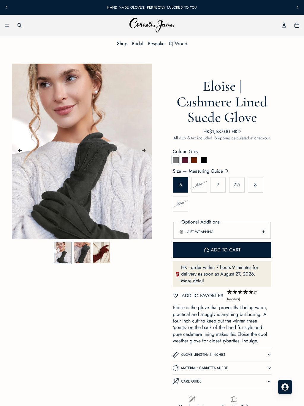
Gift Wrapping (200, 232)
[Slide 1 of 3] (62, 252)
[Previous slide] (6, 7)
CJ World (178, 43)
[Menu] (7, 25)
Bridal (137, 43)
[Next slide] (297, 7)
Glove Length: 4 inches (203, 354)
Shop (122, 43)
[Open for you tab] (285, 387)
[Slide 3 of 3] (101, 252)
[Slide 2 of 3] (82, 252)
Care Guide (191, 381)
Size (198, 171)
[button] (249, 296)
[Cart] (296, 25)
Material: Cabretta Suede (204, 368)
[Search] (19, 25)
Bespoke (156, 43)
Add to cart (225, 249)
